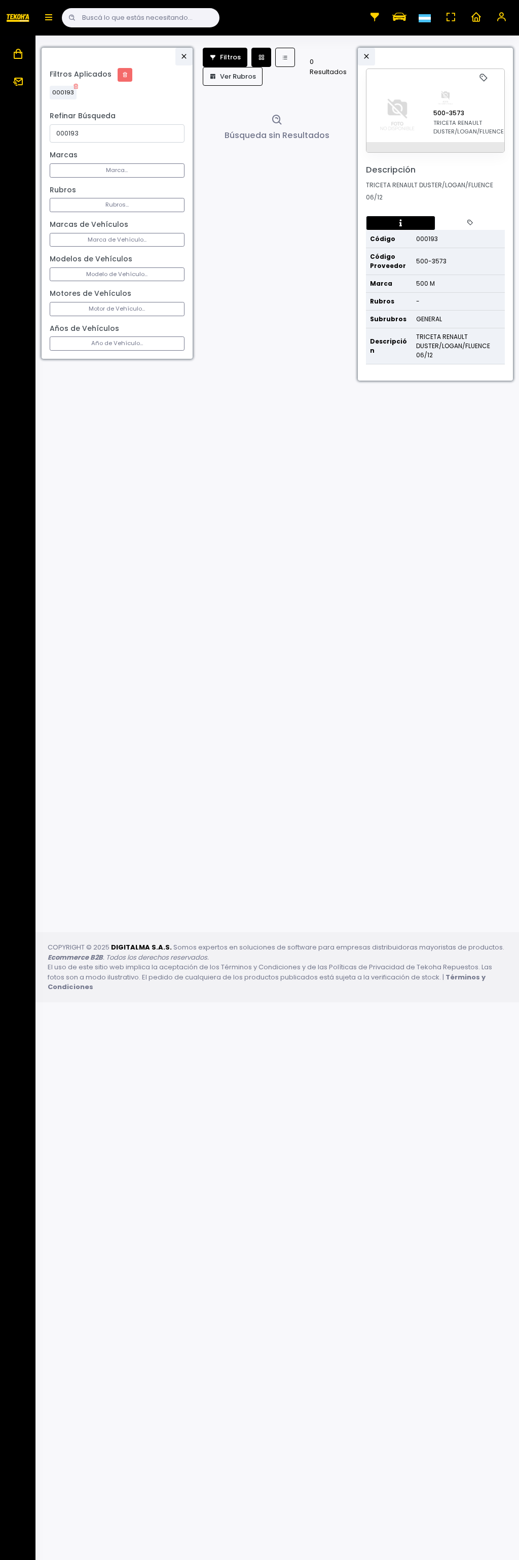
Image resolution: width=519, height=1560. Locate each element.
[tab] (400, 223)
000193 (63, 92)
